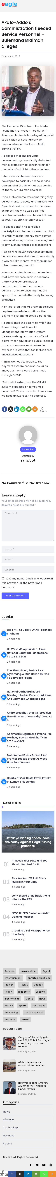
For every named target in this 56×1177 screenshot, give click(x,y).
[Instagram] (50, 1165)
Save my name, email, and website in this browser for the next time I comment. (27, 583)
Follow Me (28, 449)
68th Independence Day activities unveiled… (32, 1064)
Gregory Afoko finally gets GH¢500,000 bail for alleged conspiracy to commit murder (34, 1042)
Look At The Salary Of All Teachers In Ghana (29, 631)
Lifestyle (8, 1119)
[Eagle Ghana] (9, 4)
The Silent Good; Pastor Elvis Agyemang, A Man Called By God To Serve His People (28, 674)
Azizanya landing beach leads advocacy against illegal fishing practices (28, 842)
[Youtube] (43, 1165)
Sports (7, 1143)
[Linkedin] (16, 406)
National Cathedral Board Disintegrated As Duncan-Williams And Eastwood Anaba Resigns (29, 695)
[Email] (29, 406)
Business (8, 1135)
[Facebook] (4, 406)
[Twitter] (37, 1165)
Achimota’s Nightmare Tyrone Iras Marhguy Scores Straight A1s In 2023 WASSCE (29, 737)
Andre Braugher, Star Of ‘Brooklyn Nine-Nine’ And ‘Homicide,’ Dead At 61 (29, 716)
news (6, 1111)
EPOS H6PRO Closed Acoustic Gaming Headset (30, 915)
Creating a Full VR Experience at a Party (31, 932)
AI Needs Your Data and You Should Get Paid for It (29, 862)
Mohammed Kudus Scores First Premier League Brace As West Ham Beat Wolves (27, 758)
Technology (11, 1127)
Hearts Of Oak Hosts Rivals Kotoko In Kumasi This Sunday (29, 780)
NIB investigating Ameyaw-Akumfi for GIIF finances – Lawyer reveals (33, 1086)
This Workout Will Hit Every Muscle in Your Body (29, 880)
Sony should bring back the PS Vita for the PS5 (31, 897)
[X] (10, 406)
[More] (35, 406)
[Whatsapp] (23, 406)
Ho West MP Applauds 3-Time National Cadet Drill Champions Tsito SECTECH (27, 652)
